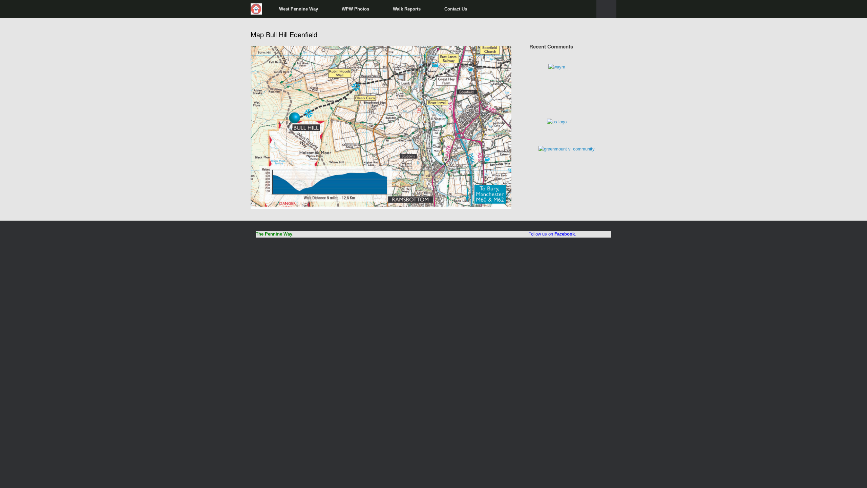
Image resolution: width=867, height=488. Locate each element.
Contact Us (455, 9)
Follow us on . (552, 234)
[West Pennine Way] (256, 9)
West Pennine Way (298, 9)
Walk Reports (407, 9)
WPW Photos (355, 9)
